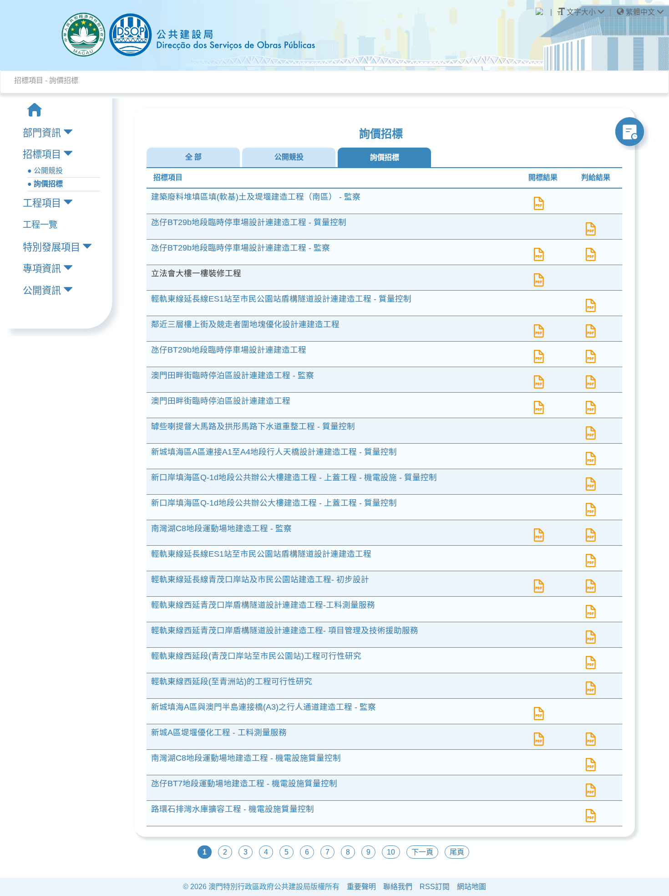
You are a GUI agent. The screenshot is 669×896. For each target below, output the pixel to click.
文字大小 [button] (581, 12)
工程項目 (42, 203)
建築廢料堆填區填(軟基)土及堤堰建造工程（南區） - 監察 (255, 196)
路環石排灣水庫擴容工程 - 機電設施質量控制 (232, 809)
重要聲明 (361, 887)
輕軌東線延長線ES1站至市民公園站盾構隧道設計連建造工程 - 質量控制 (281, 298)
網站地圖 (471, 887)
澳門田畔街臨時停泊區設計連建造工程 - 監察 (232, 375)
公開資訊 (42, 290)
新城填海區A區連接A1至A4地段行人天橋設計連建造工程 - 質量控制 (274, 451)
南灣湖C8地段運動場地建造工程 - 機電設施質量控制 (246, 758)
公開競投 (289, 157)
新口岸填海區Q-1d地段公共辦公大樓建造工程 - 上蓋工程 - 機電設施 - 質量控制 (294, 477)
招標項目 (42, 154)
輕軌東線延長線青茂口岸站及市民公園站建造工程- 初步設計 (260, 579)
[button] (640, 12)
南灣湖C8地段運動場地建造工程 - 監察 (221, 528)
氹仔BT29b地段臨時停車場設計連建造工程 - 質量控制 (248, 222)
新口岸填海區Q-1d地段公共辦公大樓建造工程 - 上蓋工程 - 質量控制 (274, 502)
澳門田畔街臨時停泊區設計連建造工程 (220, 400)
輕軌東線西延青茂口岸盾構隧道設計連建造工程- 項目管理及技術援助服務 (284, 630)
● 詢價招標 (45, 184)
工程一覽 (40, 225)
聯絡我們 (397, 887)
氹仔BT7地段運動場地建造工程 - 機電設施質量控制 (244, 783)
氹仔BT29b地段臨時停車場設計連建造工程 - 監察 (240, 247)
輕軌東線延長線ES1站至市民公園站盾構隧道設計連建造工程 (261, 553)
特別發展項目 (51, 247)
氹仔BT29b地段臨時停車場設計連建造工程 (228, 349)
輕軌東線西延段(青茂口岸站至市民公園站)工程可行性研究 (256, 655)
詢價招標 (384, 157)
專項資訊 (42, 268)
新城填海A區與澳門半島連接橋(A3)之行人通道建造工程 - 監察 (263, 707)
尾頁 (457, 852)
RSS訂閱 (435, 887)
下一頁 (422, 852)
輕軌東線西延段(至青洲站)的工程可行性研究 (231, 681)
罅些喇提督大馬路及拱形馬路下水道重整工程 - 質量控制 (253, 426)
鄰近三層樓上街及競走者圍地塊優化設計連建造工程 (245, 324)
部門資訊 (42, 133)
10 (391, 852)
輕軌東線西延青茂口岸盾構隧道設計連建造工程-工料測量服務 (263, 604)
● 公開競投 (45, 170)
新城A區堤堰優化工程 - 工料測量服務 (219, 732)
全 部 (193, 157)
